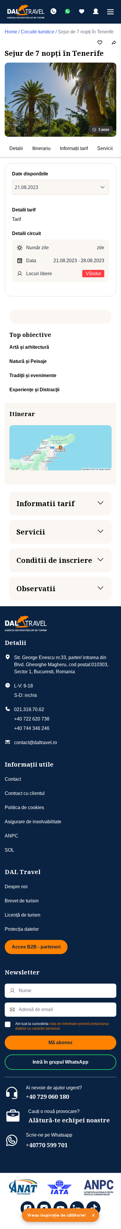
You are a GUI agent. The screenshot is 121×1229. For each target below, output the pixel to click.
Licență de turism (22, 914)
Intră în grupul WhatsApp (60, 1062)
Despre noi (16, 886)
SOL (9, 850)
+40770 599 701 (47, 1145)
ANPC (11, 835)
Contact (13, 779)
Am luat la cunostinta (62, 1026)
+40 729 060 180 (47, 1097)
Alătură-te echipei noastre (69, 1120)
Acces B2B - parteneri (36, 946)
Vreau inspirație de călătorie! (56, 1215)
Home (11, 31)
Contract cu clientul (25, 793)
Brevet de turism (21, 900)
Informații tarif (74, 148)
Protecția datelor (22, 929)
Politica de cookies (24, 807)
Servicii (105, 148)
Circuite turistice (37, 31)
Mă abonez (60, 1042)
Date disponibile (30, 173)
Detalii (16, 148)
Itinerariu (41, 148)
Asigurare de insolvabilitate (33, 821)
